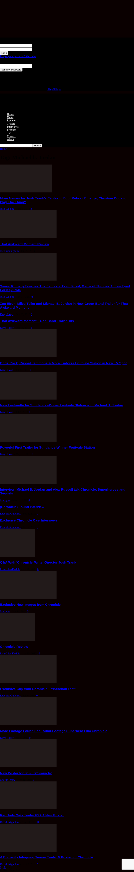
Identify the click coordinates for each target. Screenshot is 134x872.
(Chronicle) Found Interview (22, 507)
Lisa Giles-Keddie (10, 569)
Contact (11, 136)
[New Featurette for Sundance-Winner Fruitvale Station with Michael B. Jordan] (28, 398)
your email (38, 65)
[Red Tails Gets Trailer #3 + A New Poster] (28, 808)
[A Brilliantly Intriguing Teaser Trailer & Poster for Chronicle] (28, 850)
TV (9, 133)
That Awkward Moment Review (24, 244)
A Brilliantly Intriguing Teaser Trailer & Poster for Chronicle (46, 857)
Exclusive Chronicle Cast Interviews (29, 520)
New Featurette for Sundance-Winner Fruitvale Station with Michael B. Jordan (61, 405)
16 (38, 653)
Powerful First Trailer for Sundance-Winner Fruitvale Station (47, 447)
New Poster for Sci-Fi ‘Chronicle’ (26, 773)
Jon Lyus (5, 500)
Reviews (12, 120)
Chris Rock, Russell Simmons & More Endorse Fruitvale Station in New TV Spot (63, 363)
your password (40, 49)
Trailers (11, 123)
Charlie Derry (7, 779)
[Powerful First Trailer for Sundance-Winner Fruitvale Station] (28, 440)
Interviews (12, 126)
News (10, 117)
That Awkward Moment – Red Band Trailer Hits (37, 321)
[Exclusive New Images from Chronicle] (28, 597)
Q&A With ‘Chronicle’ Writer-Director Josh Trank (38, 562)
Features (11, 129)
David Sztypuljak (9, 822)
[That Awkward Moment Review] (28, 237)
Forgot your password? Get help (18, 56)
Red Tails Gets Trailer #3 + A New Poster (32, 815)
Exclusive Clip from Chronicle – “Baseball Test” (38, 689)
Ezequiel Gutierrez (10, 513)
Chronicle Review (14, 647)
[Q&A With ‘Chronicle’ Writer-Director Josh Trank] (17, 555)
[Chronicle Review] (17, 640)
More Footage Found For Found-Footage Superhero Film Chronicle (53, 731)
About (10, 139)
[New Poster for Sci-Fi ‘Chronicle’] (28, 766)
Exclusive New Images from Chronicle (30, 604)
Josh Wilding (7, 208)
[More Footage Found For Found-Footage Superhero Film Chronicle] (28, 724)
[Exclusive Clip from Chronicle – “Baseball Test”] (28, 682)
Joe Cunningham (9, 250)
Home (10, 114)
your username (40, 45)
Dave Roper (6, 327)
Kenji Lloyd (6, 314)
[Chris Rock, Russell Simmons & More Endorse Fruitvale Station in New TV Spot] (28, 356)
